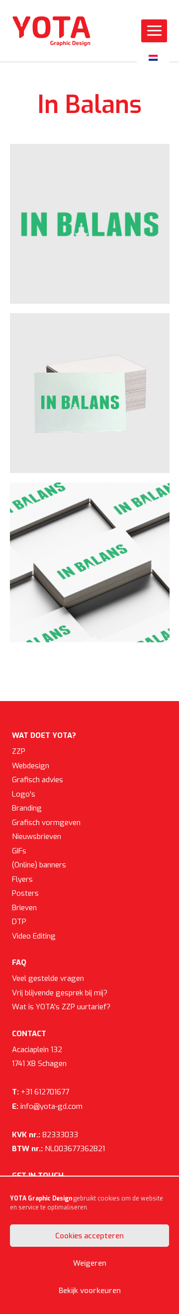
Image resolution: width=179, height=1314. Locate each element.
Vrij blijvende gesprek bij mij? (59, 993)
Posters (25, 893)
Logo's (23, 794)
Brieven (24, 908)
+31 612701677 (40, 1092)
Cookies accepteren (89, 1236)
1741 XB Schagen (39, 1064)
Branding (27, 808)
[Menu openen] (154, 30)
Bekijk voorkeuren (90, 1291)
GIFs (19, 851)
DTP (19, 922)
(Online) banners (39, 865)
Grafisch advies (37, 780)
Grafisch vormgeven (46, 823)
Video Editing (34, 936)
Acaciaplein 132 (37, 1050)
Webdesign (30, 766)
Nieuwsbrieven (36, 836)
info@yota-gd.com (47, 1106)
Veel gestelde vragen (48, 978)
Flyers (22, 879)
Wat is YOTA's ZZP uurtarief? (61, 1007)
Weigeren (89, 1263)
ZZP (18, 751)
